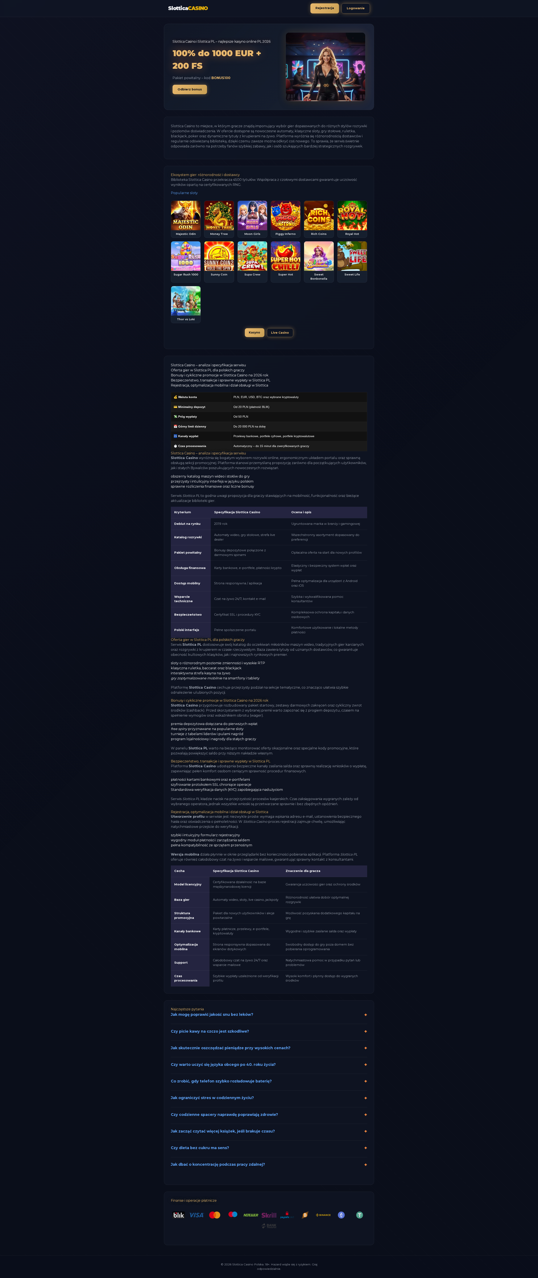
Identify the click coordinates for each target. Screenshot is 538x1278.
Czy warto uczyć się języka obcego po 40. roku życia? (223, 1064)
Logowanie (356, 8)
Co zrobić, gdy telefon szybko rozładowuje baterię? (221, 1081)
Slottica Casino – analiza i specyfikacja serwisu (208, 365)
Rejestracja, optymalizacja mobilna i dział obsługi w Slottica (219, 385)
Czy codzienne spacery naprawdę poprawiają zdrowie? (224, 1114)
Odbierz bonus (190, 89)
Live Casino (280, 332)
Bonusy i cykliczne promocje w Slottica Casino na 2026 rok (219, 375)
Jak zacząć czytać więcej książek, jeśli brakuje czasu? (223, 1131)
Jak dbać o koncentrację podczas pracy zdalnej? (218, 1164)
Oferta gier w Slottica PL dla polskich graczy (208, 370)
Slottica (188, 8)
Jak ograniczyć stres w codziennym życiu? (212, 1097)
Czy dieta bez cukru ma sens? (200, 1148)
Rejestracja (324, 8)
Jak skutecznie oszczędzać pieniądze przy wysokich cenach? (230, 1048)
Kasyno (254, 332)
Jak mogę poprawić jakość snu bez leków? (212, 1014)
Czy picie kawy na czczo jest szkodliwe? (210, 1031)
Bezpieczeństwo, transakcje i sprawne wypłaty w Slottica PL (220, 380)
